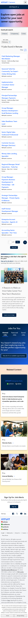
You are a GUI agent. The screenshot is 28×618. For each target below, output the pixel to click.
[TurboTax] (13, 522)
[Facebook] (13, 514)
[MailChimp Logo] (14, 530)
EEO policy (20, 572)
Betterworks (10, 533)
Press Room (5, 535)
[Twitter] (17, 514)
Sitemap (3, 513)
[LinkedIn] (25, 514)
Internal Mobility (7, 476)
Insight (2, 533)
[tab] (5, 334)
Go (17, 242)
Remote (5, 33)
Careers (11, 2)
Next (25, 242)
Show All (14, 247)
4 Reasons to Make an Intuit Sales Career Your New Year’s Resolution (12, 291)
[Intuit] (6, 519)
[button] (23, 59)
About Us (17, 533)
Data (24, 33)
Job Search (13, 7)
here (8, 600)
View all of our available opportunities (14, 355)
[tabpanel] (14, 349)
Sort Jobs (5, 39)
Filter (21, 50)
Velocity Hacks (7, 443)
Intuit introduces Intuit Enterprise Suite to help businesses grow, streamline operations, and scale (13, 399)
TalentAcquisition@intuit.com (9, 570)
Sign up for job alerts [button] (7, 261)
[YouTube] (21, 514)
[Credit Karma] (13, 525)
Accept (7, 615)
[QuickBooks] (13, 527)
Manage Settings (20, 615)
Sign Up (14, 506)
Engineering (15, 33)
